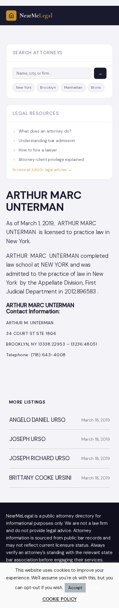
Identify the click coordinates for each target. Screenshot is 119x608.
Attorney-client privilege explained (51, 159)
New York (23, 87)
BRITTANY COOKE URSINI (40, 478)
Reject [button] (95, 588)
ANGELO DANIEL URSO (37, 420)
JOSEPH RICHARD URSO (39, 458)
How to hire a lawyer (38, 150)
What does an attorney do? (45, 131)
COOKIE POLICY (59, 599)
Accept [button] (75, 587)
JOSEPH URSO (27, 439)
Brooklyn (48, 87)
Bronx (96, 87)
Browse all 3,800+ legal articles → (42, 169)
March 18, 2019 (95, 420)
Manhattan (73, 87)
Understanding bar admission (47, 140)
